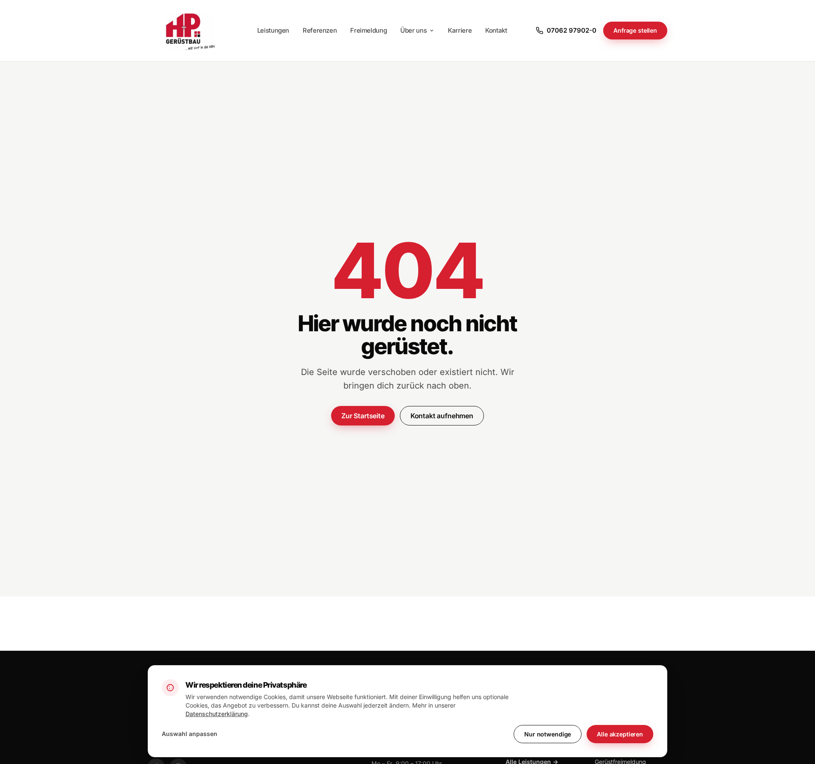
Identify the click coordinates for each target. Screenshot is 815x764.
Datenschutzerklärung (216, 713)
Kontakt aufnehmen (441, 415)
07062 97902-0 (571, 30)
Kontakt (496, 30)
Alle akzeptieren (620, 734)
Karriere (460, 30)
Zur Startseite (363, 415)
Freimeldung (368, 30)
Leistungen (273, 30)
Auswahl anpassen (189, 733)
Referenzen (320, 30)
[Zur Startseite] (188, 30)
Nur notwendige (547, 734)
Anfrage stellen (635, 30)
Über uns (413, 30)
